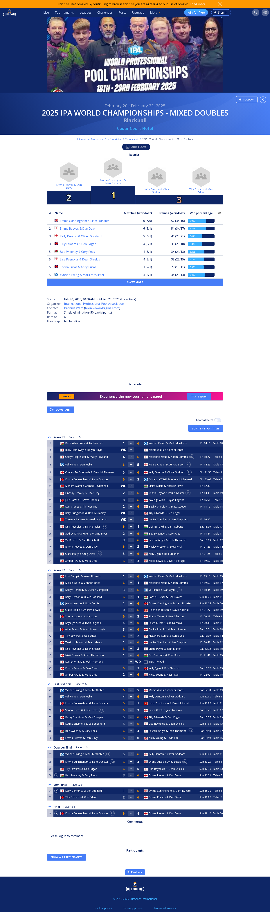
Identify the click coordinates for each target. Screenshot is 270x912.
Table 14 (218, 546)
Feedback (136, 872)
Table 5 (217, 775)
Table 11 (218, 533)
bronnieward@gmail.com (102, 308)
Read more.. (198, 4)
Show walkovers (204, 420)
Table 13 (218, 526)
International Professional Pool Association (99, 139)
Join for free (196, 12)
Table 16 (218, 738)
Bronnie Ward (73, 308)
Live (46, 12)
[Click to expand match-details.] (131, 443)
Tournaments (64, 12)
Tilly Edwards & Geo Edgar (201, 191)
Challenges (105, 12)
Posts (122, 12)
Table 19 (218, 493)
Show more (135, 282)
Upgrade (138, 12)
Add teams (139, 147)
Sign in (222, 12)
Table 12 (218, 540)
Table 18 (218, 443)
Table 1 (217, 456)
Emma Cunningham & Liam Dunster (113, 181)
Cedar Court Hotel (135, 128)
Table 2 (217, 500)
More (154, 12)
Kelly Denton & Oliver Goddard (157, 191)
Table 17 (218, 464)
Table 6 (217, 479)
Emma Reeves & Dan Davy (69, 186)
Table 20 (218, 603)
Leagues (85, 12)
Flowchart (63, 409)
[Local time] (205, 450)
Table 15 (218, 576)
